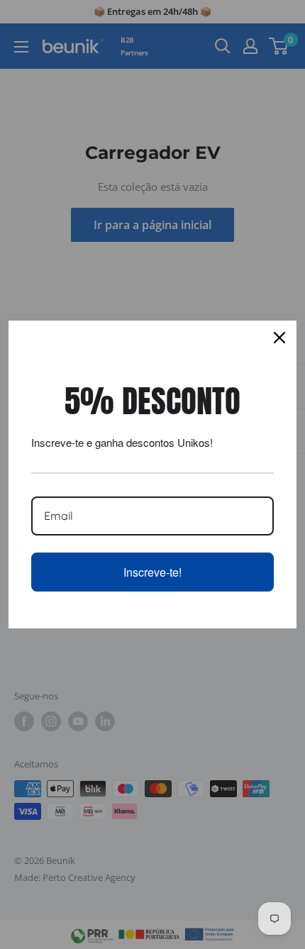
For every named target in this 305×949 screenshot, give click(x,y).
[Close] (279, 338)
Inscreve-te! (152, 572)
